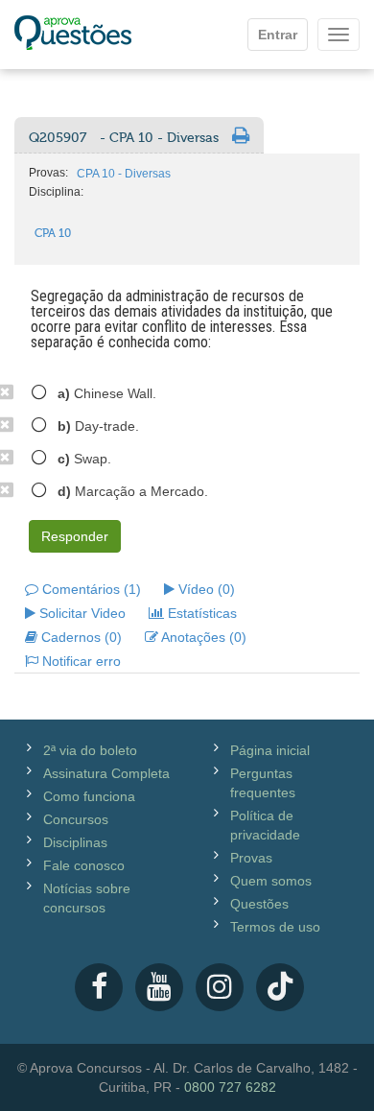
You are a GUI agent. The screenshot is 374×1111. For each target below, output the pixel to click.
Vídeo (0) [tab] (205, 589)
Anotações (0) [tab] (202, 637)
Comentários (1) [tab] (89, 589)
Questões (259, 903)
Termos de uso (275, 926)
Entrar (277, 34)
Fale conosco (84, 865)
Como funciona (89, 796)
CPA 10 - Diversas (124, 173)
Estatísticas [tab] (200, 613)
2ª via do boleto (90, 750)
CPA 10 (53, 233)
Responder (74, 536)
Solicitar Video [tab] (80, 613)
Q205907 (124, 138)
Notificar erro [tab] (79, 661)
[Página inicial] (72, 34)
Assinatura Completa (106, 773)
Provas (251, 857)
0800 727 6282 (230, 1087)
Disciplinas (75, 842)
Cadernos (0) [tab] (79, 637)
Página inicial (270, 750)
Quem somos (271, 880)
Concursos (75, 819)
